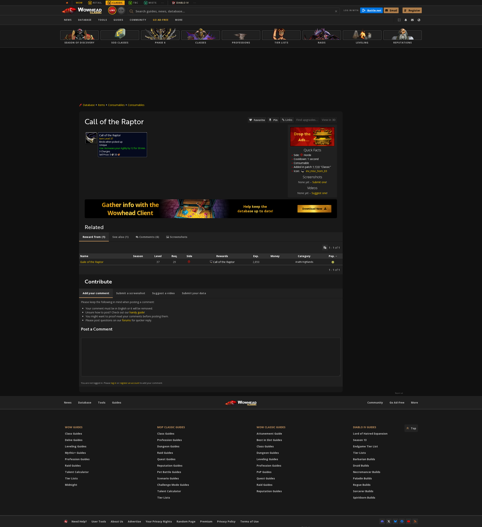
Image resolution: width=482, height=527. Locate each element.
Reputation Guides (169, 465)
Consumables (116, 105)
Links (288, 120)
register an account (129, 383)
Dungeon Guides (168, 446)
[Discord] (382, 521)
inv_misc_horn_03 (316, 171)
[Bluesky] (395, 521)
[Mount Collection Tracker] (211, 208)
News (68, 19)
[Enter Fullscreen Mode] (399, 20)
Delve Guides (73, 440)
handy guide (137, 312)
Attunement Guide (269, 433)
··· (162, 2)
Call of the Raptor (224, 262)
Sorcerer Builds (363, 491)
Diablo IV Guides (364, 427)
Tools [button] (102, 19)
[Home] (83, 10)
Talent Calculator (77, 472)
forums (126, 320)
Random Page (186, 521)
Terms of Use (249, 521)
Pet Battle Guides (169, 472)
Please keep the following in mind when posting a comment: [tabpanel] (125, 342)
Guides (118, 19)
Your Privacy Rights (159, 521)
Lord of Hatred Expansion (370, 433)
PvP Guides (264, 472)
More (414, 402)
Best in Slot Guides (269, 440)
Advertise (134, 521)
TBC (135, 2)
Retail (97, 2)
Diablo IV (182, 2)
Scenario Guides (168, 478)
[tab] (94, 237)
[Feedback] (412, 20)
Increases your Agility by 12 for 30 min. (125, 148)
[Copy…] (325, 247)
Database (85, 19)
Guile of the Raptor (91, 262)
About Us (117, 521)
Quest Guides (166, 459)
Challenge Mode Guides (173, 485)
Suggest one (319, 193)
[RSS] (415, 521)
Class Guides (73, 433)
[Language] (419, 20)
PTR (121, 10)
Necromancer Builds (366, 472)
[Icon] (91, 138)
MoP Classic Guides (171, 427)
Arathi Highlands (304, 262)
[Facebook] (402, 521)
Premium (206, 521)
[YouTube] (408, 521)
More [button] (179, 19)
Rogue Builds (362, 485)
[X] (389, 521)
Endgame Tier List (365, 446)
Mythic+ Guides (75, 453)
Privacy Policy (226, 521)
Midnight (71, 485)
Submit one (319, 182)
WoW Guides (73, 427)
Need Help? (79, 521)
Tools (101, 402)
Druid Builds (361, 465)
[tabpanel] (211, 258)
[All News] (67, 3)
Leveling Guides (75, 446)
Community (138, 19)
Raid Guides (73, 465)
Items (101, 105)
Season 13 (360, 440)
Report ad (399, 393)
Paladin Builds (362, 478)
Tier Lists (71, 478)
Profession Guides (77, 459)
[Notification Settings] (406, 20)
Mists (152, 2)
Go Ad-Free (161, 19)
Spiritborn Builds (364, 497)
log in (113, 383)
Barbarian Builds (364, 459)
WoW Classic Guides (271, 427)
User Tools (99, 521)
